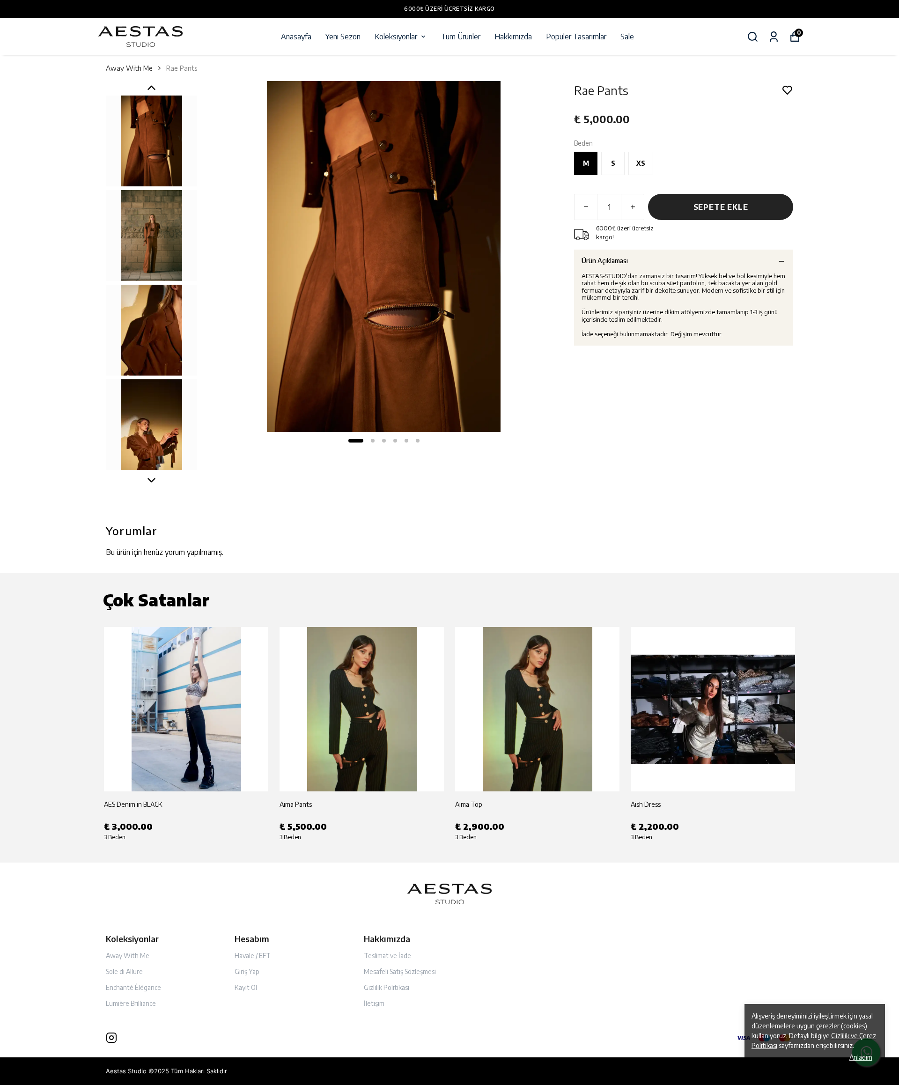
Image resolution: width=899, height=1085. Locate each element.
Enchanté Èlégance (133, 987)
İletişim (374, 1003)
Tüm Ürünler (460, 36)
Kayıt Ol (246, 987)
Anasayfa (296, 36)
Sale (627, 36)
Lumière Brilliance (131, 1003)
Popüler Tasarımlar (576, 36)
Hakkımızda (513, 36)
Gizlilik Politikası (386, 987)
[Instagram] (111, 1037)
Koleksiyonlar (396, 36)
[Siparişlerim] (774, 37)
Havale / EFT (253, 956)
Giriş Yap (247, 971)
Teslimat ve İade (387, 956)
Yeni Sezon (343, 36)
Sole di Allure (124, 971)
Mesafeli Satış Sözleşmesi (400, 971)
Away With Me (129, 68)
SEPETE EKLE (720, 207)
